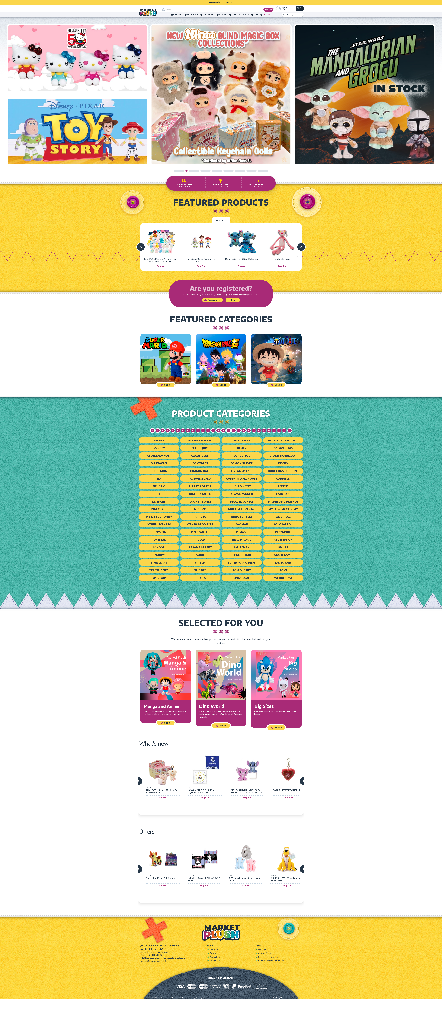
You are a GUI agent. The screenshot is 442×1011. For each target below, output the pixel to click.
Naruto (200, 516)
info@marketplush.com (151, 958)
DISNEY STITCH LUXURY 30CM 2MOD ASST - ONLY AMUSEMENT (247, 791)
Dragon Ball (200, 471)
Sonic (200, 555)
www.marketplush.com (174, 958)
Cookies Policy (264, 953)
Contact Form (216, 957)
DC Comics (200, 463)
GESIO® (154, 998)
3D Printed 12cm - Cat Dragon (160, 878)
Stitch (200, 562)
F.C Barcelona (200, 478)
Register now (214, 300)
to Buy (284, 8)
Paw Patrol (283, 524)
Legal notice (263, 949)
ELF (158, 478)
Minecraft (159, 509)
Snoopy (159, 555)
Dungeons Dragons (283, 471)
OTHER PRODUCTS (240, 14)
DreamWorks (241, 471)
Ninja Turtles (242, 516)
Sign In (213, 953)
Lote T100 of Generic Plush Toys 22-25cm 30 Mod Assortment (160, 260)
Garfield (283, 478)
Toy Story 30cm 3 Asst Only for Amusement (201, 260)
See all (167, 384)
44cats (158, 440)
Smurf (283, 547)
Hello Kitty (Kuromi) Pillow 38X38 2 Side (204, 879)
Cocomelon (200, 455)
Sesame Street (200, 547)
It (158, 493)
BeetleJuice (200, 448)
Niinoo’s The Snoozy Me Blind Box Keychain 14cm (162, 791)
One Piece (283, 516)
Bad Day (159, 448)
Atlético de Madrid (283, 440)
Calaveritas (283, 448)
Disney (283, 463)
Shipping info (216, 960)
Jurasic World (241, 493)
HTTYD (283, 486)
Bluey (241, 448)
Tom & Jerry (242, 570)
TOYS (255, 14)
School (159, 547)
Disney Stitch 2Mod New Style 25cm (241, 259)
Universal (242, 577)
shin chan (242, 547)
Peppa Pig (159, 532)
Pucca (200, 539)
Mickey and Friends (283, 501)
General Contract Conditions (271, 960)
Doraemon (158, 471)
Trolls (200, 577)
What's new (154, 743)
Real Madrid (242, 539)
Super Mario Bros (242, 562)
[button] (179, 171)
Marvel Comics (241, 501)
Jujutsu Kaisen (200, 493)
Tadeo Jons (283, 562)
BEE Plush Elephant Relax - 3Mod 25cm (245, 879)
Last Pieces (209, 14)
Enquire (160, 266)
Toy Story (159, 577)
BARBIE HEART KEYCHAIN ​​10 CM (289, 790)
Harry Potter (200, 486)
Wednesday (283, 577)
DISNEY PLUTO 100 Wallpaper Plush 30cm (285, 879)
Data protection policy (268, 957)
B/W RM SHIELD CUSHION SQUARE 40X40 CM (201, 791)
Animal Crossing (200, 440)
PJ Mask (241, 532)
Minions (200, 509)
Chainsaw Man (158, 455)
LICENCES (159, 501)
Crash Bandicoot (283, 455)
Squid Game (283, 555)
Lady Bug (283, 493)
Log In (234, 300)
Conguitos (241, 455)
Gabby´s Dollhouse (241, 478)
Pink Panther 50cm (282, 259)
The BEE (200, 570)
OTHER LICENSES (159, 524)
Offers (266, 14)
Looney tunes (200, 501)
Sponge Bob (242, 555)
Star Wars (159, 562)
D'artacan (159, 463)
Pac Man (241, 524)
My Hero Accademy (283, 509)
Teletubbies (159, 570)
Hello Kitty (241, 486)
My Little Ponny (159, 516)
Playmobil (283, 532)
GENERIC (223, 14)
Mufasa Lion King (241, 509)
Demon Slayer (242, 463)
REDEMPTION (283, 539)
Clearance (192, 14)
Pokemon (159, 539)
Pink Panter (200, 532)
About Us (214, 949)
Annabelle (241, 440)
